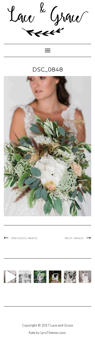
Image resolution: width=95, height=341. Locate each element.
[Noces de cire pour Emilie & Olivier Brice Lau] (55, 277)
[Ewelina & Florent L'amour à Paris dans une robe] (70, 277)
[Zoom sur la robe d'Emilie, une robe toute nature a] (85, 277)
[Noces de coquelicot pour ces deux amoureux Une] (25, 277)
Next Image (74, 238)
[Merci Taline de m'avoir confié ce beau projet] (10, 277)
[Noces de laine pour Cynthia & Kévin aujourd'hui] (40, 277)
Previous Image (24, 238)
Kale (32, 333)
